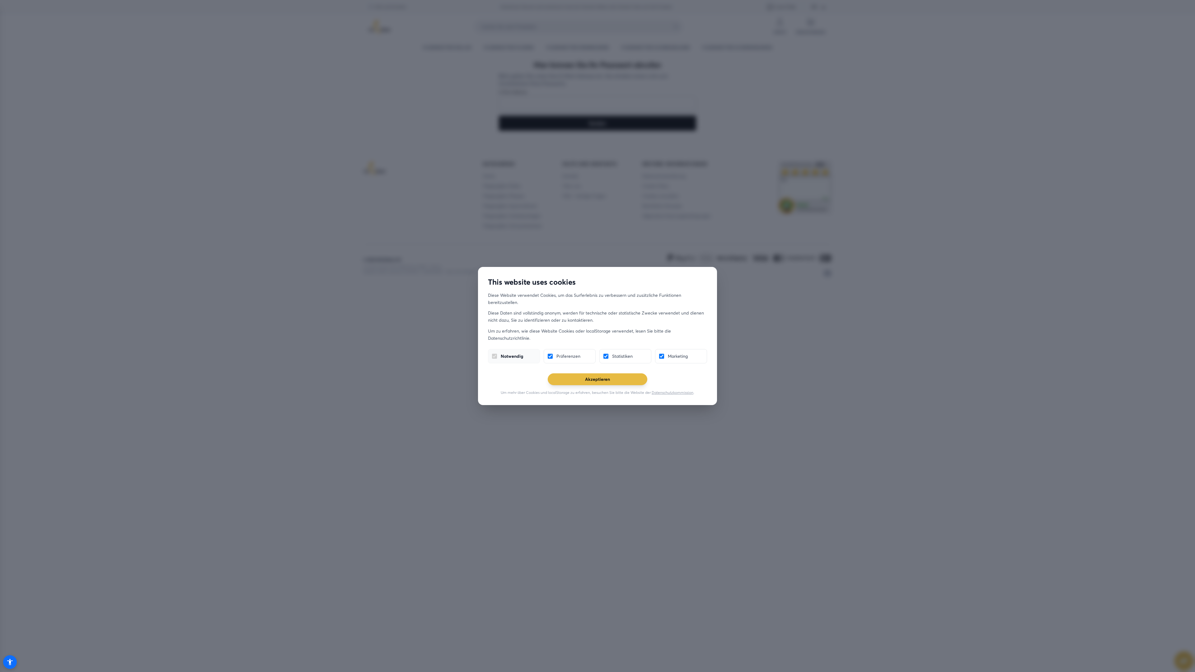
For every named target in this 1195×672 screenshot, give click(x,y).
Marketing (678, 356)
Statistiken (622, 356)
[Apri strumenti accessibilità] (10, 662)
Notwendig (512, 356)
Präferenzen (568, 356)
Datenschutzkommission (672, 392)
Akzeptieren (597, 379)
